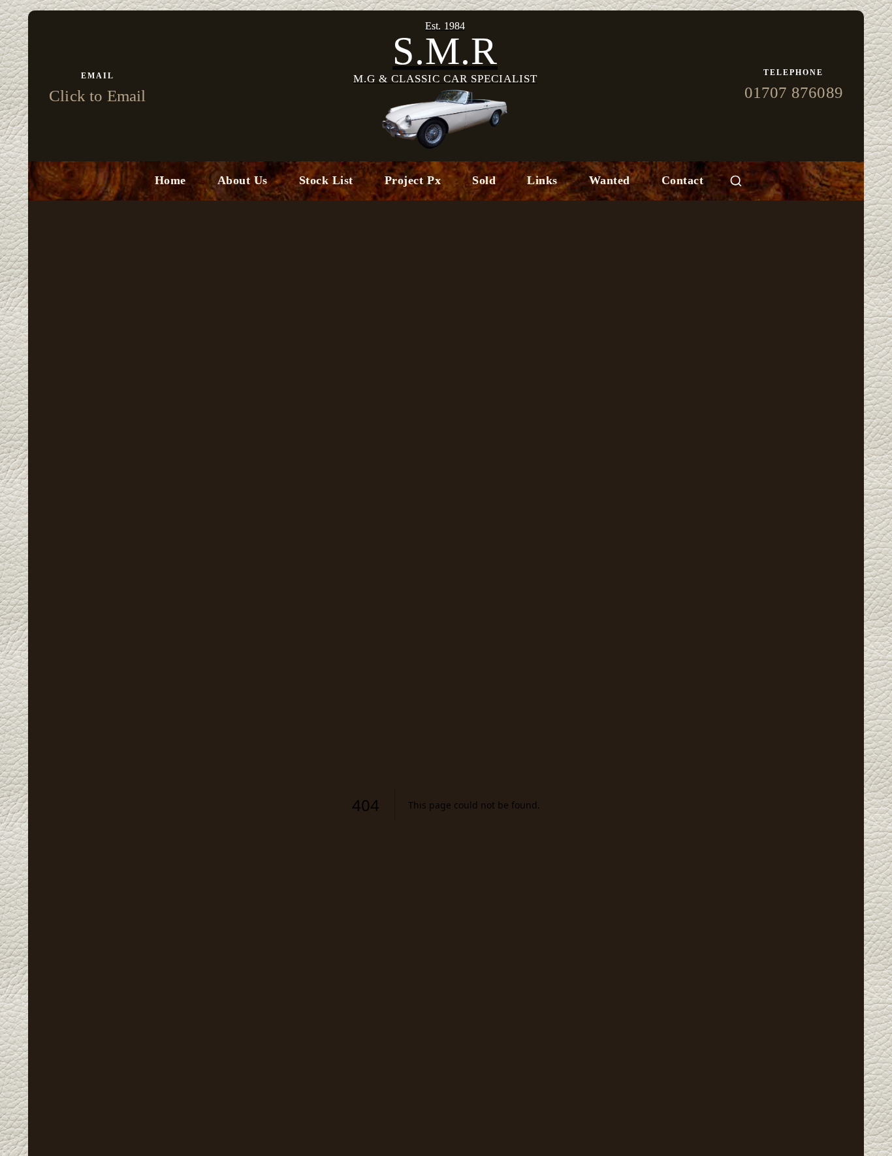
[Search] (736, 181)
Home (170, 180)
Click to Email (97, 95)
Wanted (609, 180)
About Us (242, 180)
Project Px (413, 180)
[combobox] (736, 181)
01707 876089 (793, 92)
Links (542, 180)
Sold (484, 180)
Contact (682, 180)
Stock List (326, 180)
